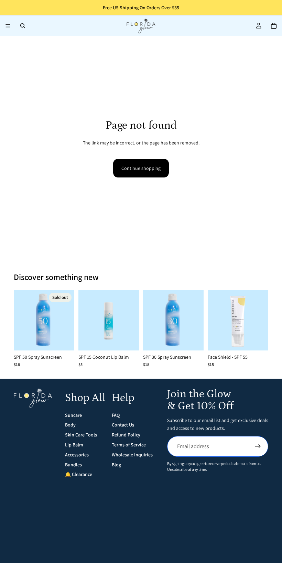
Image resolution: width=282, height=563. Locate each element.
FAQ (116, 415)
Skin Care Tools (81, 435)
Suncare (73, 415)
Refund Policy (126, 435)
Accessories (77, 455)
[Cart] (273, 25)
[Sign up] (258, 446)
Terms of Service (129, 445)
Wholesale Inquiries (132, 455)
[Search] (22, 25)
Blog (116, 465)
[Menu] (8, 26)
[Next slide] (66, 320)
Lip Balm (74, 445)
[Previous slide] (21, 320)
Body (70, 425)
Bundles (73, 465)
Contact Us (123, 425)
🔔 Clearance (78, 474)
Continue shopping (141, 168)
